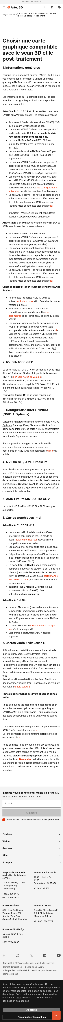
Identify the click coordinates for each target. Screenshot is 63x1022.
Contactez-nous (10, 974)
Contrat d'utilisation (12, 967)
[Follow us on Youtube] (59, 955)
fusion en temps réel (26, 539)
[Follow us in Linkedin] (44, 955)
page (18, 997)
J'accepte (31, 1009)
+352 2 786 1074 (10, 897)
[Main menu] (3, 7)
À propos (7, 862)
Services (7, 848)
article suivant (22, 686)
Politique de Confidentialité (15, 970)
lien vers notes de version (27, 376)
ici (51, 205)
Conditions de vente (34, 967)
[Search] (44, 7)
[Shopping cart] (52, 7)
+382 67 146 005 (10, 942)
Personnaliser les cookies (31, 1017)
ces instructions (24, 301)
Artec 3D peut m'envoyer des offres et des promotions (33, 819)
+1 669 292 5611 (42, 888)
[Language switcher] (59, 7)
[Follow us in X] (31, 955)
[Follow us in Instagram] (17, 955)
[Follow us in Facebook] (4, 955)
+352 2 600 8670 (10, 894)
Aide (4, 855)
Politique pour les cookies (44, 970)
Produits (7, 834)
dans (50, 450)
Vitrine (6, 841)
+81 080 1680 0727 (43, 921)
